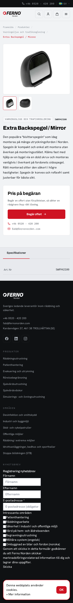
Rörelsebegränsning (15, 377)
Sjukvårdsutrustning (15, 384)
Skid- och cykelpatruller (17, 427)
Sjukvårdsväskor (13, 390)
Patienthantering (13, 365)
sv (65, 3)
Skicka (7, 567)
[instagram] (25, 338)
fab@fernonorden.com (26, 228)
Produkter (24, 27)
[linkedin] (16, 338)
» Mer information (18, 594)
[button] (57, 14)
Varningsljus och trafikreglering (24, 32)
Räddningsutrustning (15, 358)
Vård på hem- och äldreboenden (27, 531)
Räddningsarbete (17, 522)
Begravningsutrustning (21, 535)
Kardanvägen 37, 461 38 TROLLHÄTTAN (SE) (29, 328)
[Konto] (48, 14)
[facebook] (6, 338)
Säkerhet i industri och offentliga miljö (31, 526)
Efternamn (10, 488)
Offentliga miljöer (13, 434)
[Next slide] (63, 69)
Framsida (8, 27)
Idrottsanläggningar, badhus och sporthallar (29, 446)
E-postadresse (14, 500)
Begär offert (34, 214)
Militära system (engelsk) (23, 540)
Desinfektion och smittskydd (20, 415)
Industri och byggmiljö (16, 421)
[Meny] (66, 14)
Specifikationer (16, 252)
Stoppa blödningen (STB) (17, 453)
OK (61, 590)
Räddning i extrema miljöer (19, 440)
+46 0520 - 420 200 (40, 3)
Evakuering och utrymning (18, 371)
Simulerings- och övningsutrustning (24, 396)
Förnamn (9, 476)
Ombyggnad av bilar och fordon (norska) (33, 544)
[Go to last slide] (10, 69)
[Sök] (39, 14)
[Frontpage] (12, 14)
